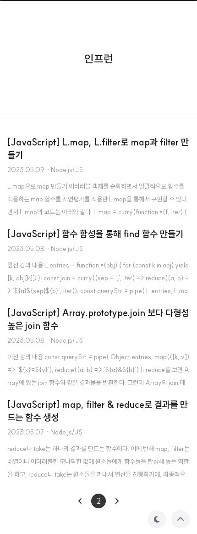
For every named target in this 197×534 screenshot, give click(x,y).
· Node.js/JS (64, 170)
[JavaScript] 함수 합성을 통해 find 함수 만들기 (95, 233)
